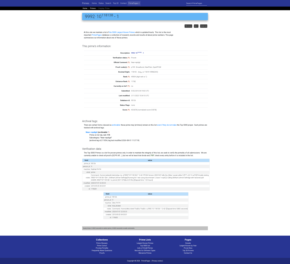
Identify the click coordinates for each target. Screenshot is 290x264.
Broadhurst (140, 67)
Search (108, 3)
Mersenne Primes (145, 253)
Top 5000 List (145, 246)
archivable (116, 125)
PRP (152, 155)
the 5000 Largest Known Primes (122, 32)
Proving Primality (102, 248)
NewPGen (148, 67)
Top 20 (115, 3)
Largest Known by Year (188, 246)
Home (94, 3)
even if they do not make (167, 125)
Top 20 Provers (188, 251)
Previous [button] (188, 26)
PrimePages (97, 35)
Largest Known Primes (145, 243)
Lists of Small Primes (145, 248)
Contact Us (188, 253)
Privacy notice (157, 261)
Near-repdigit (91, 132)
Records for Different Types (145, 251)
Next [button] (196, 26)
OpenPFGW (157, 67)
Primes (85, 3)
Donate (188, 243)
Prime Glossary (102, 243)
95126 (133, 100)
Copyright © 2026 (133, 261)
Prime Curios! (102, 246)
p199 (133, 67)
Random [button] (204, 26)
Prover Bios (188, 248)
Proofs (102, 253)
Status (101, 3)
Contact (123, 3)
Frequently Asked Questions (102, 251)
